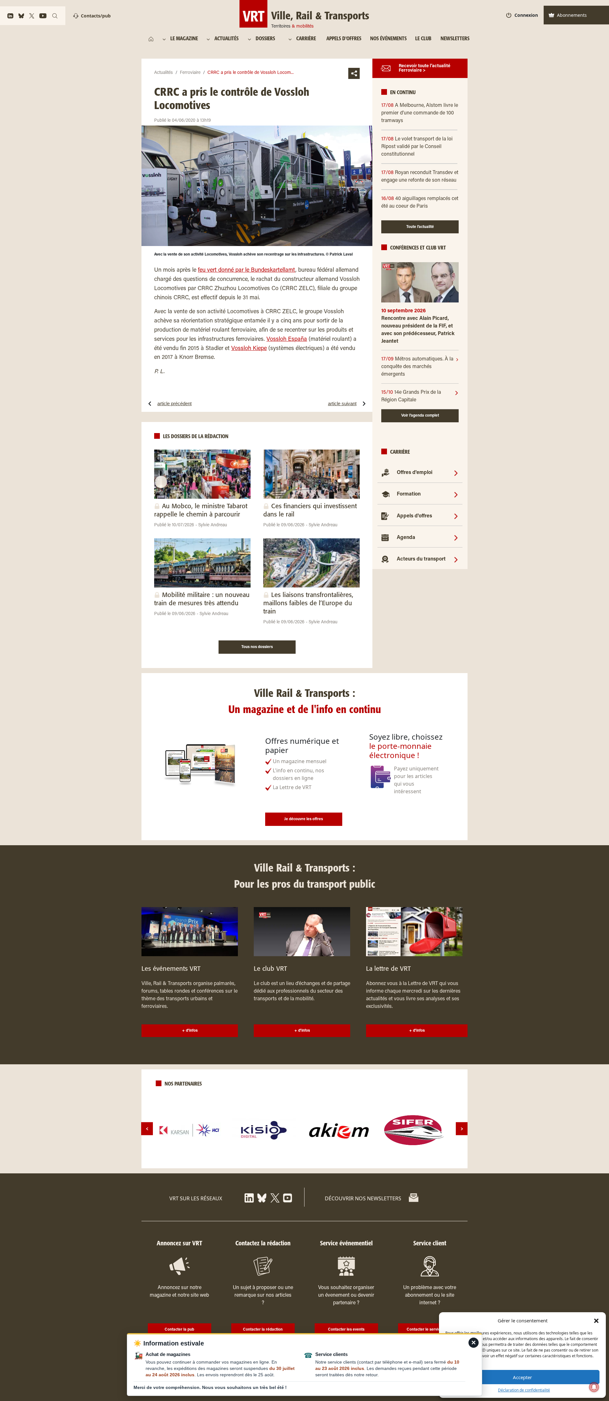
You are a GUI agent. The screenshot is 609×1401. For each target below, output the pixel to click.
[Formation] (456, 494)
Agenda (406, 537)
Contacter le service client (430, 1330)
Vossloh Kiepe (249, 349)
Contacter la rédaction (263, 1330)
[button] (596, 1320)
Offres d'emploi (414, 472)
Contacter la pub (179, 1330)
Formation (409, 494)
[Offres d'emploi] (456, 473)
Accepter (522, 1377)
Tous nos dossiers (257, 647)
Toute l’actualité (420, 227)
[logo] (189, 1130)
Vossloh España (286, 339)
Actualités (163, 73)
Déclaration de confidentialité (524, 1390)
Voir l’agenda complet (420, 416)
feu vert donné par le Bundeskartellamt (246, 270)
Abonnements (572, 15)
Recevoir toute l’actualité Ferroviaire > (424, 68)
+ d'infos (190, 1031)
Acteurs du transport (421, 559)
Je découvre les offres (303, 819)
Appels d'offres (414, 516)
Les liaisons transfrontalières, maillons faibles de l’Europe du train (308, 603)
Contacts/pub (96, 16)
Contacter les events (346, 1330)
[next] (462, 1128)
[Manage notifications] (594, 1387)
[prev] (147, 1128)
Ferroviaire (190, 73)
